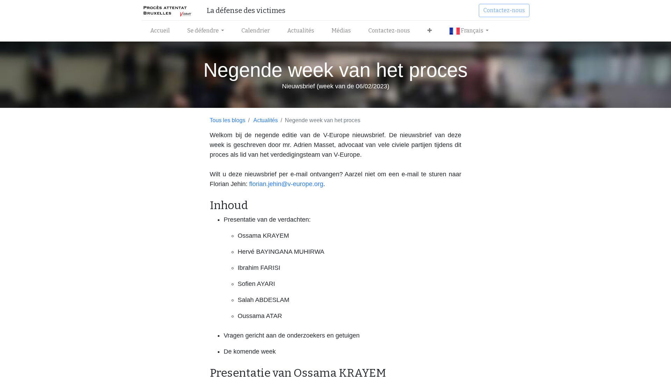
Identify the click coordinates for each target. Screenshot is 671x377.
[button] (430, 30)
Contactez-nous (504, 10)
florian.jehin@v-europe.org (286, 183)
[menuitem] (160, 30)
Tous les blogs (227, 120)
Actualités (265, 120)
